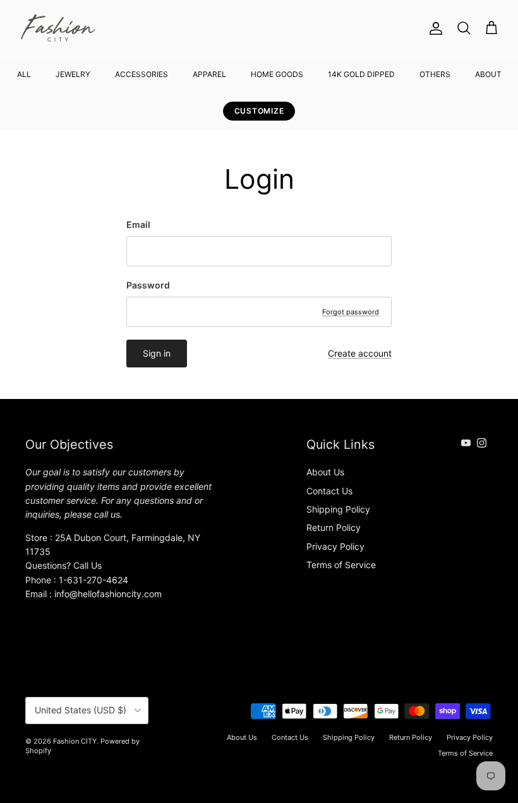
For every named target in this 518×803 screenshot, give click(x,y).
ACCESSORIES (141, 74)
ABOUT (488, 74)
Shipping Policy (338, 509)
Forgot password (350, 311)
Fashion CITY (75, 741)
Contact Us (329, 490)
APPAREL (209, 74)
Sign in (157, 353)
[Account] (433, 28)
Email (138, 224)
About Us (325, 472)
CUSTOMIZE (259, 111)
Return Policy (333, 527)
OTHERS (434, 74)
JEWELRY (73, 74)
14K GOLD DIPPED (361, 74)
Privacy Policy (335, 546)
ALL (24, 74)
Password (148, 285)
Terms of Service (341, 564)
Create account (360, 353)
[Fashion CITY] (58, 28)
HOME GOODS (277, 74)
